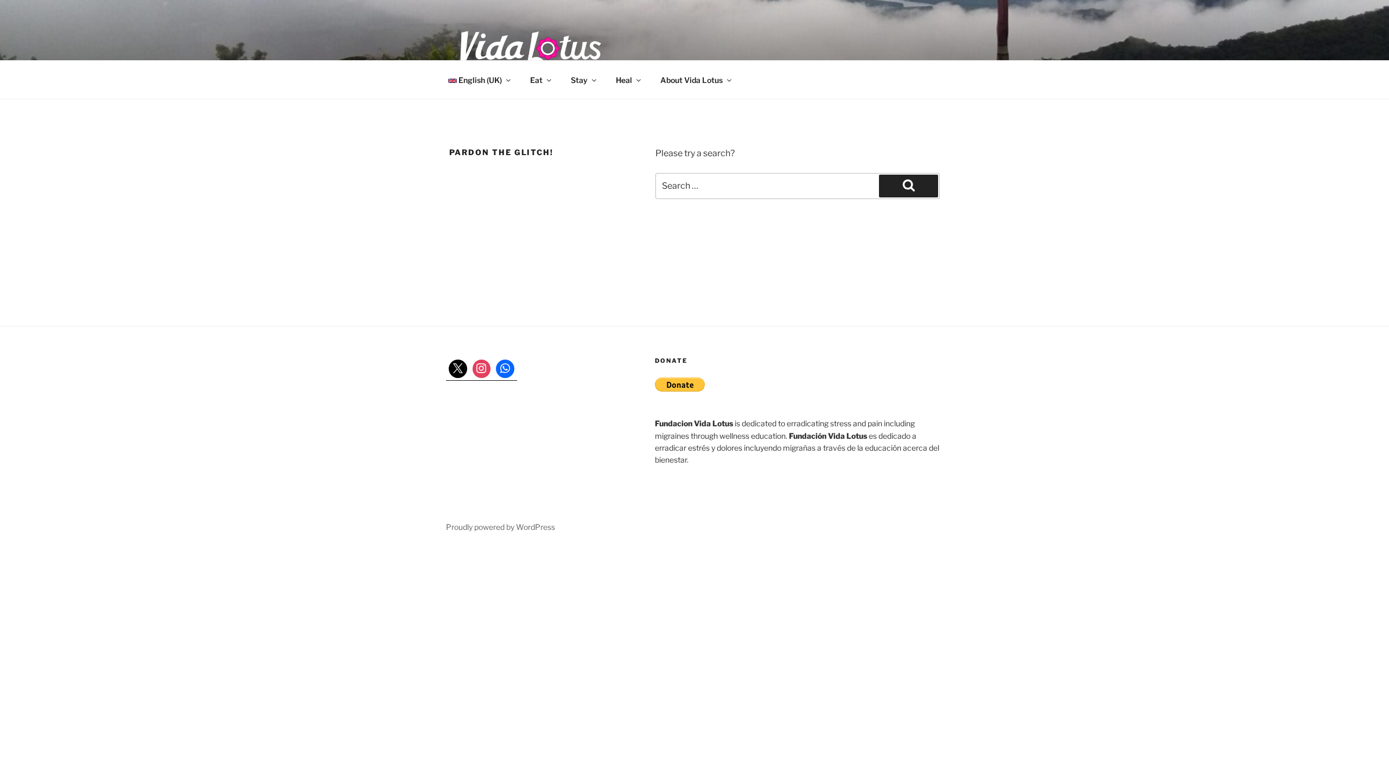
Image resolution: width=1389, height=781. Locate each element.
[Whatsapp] (505, 369)
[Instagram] (482, 369)
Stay (579, 80)
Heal (624, 80)
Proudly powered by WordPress (500, 527)
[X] (458, 369)
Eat (536, 80)
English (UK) (479, 80)
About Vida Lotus (691, 80)
